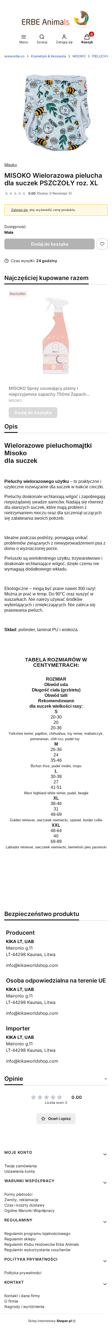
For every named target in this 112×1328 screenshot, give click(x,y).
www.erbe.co (14, 56)
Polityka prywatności (22, 1272)
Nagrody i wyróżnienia (24, 1306)
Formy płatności (18, 1194)
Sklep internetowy (50, 1321)
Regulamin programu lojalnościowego (37, 1233)
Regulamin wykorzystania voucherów (37, 1249)
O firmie (11, 1301)
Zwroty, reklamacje (21, 1199)
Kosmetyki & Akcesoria (48, 56)
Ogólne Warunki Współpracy (29, 1210)
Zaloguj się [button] (19, 210)
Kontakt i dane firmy (22, 1295)
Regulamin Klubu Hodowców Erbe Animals (41, 1244)
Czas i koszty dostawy (24, 1205)
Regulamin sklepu (20, 1239)
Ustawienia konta (19, 1171)
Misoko (10, 164)
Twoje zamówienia (20, 1166)
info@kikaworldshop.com (32, 965)
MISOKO (79, 56)
